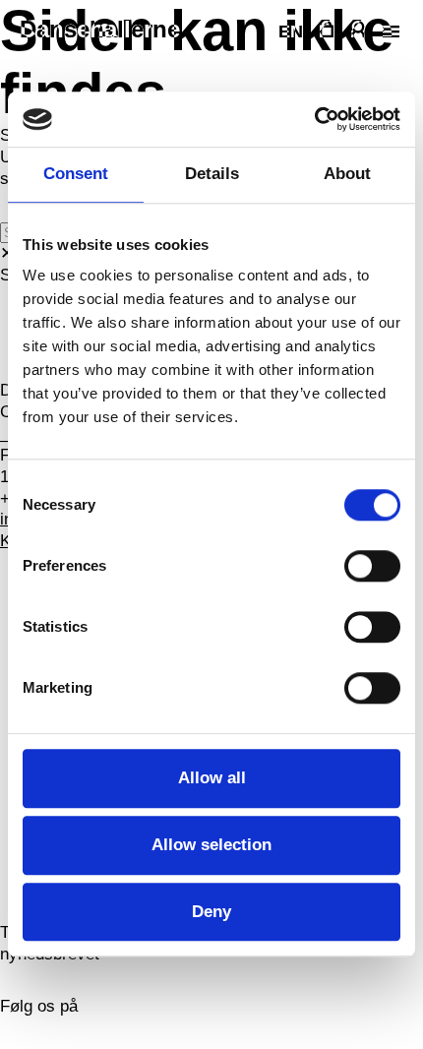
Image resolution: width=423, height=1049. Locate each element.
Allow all (212, 778)
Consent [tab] (75, 174)
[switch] (372, 567)
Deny (211, 911)
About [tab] (347, 174)
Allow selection (211, 844)
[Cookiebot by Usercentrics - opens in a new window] (314, 119)
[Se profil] (357, 29)
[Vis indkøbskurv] (326, 29)
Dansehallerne (100, 29)
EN (291, 31)
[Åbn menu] (388, 31)
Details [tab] (212, 174)
